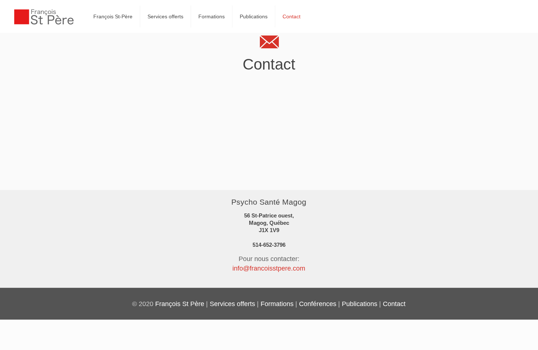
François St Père (179, 304)
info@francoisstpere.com (268, 268)
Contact (394, 304)
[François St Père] (44, 16)
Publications (359, 304)
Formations (277, 304)
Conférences (317, 304)
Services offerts (232, 304)
